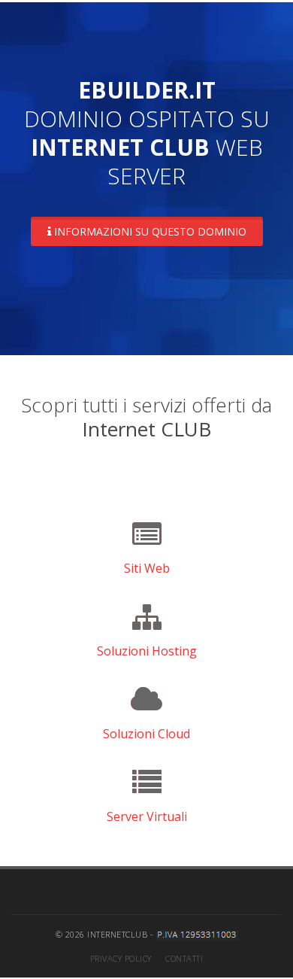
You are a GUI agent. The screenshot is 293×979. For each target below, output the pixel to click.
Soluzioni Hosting (147, 651)
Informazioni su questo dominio (148, 231)
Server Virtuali (147, 816)
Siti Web (147, 568)
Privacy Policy (121, 958)
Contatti (184, 958)
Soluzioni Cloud (146, 733)
